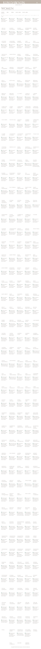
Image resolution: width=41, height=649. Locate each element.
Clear (2, 16)
